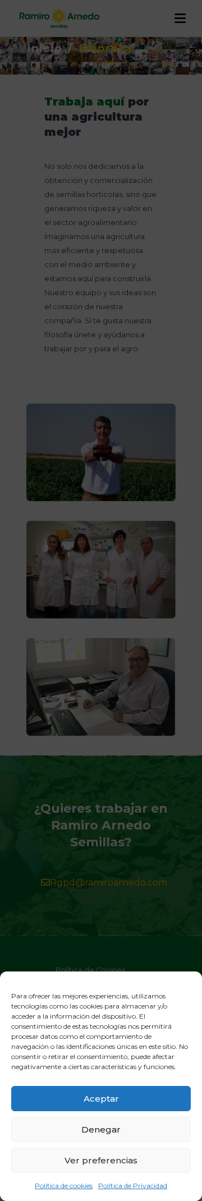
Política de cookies (64, 1185)
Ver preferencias (101, 1160)
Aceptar (101, 1098)
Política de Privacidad (132, 1185)
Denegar (101, 1129)
